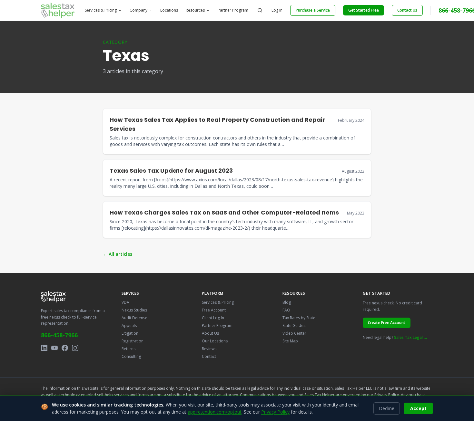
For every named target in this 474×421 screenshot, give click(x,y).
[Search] (260, 10)
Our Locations (215, 341)
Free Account (214, 310)
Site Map (290, 341)
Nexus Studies (134, 310)
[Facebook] (65, 348)
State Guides (293, 325)
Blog (286, 302)
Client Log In (213, 318)
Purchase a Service (313, 10)
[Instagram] (75, 348)
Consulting (131, 356)
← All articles (117, 254)
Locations (169, 10)
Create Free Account (386, 322)
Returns (128, 348)
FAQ (286, 310)
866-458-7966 (59, 335)
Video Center (294, 333)
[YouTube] (54, 348)
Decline (386, 408)
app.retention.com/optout (215, 412)
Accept (418, 408)
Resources (195, 10)
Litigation (130, 333)
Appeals (129, 325)
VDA (125, 302)
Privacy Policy (386, 394)
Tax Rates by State (298, 318)
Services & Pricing (101, 10)
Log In (277, 10)
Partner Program (233, 10)
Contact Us (407, 10)
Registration (132, 341)
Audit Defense (134, 318)
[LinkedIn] (44, 348)
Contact (209, 356)
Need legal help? (395, 337)
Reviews (209, 348)
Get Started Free (363, 10)
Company (138, 10)
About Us (210, 333)
